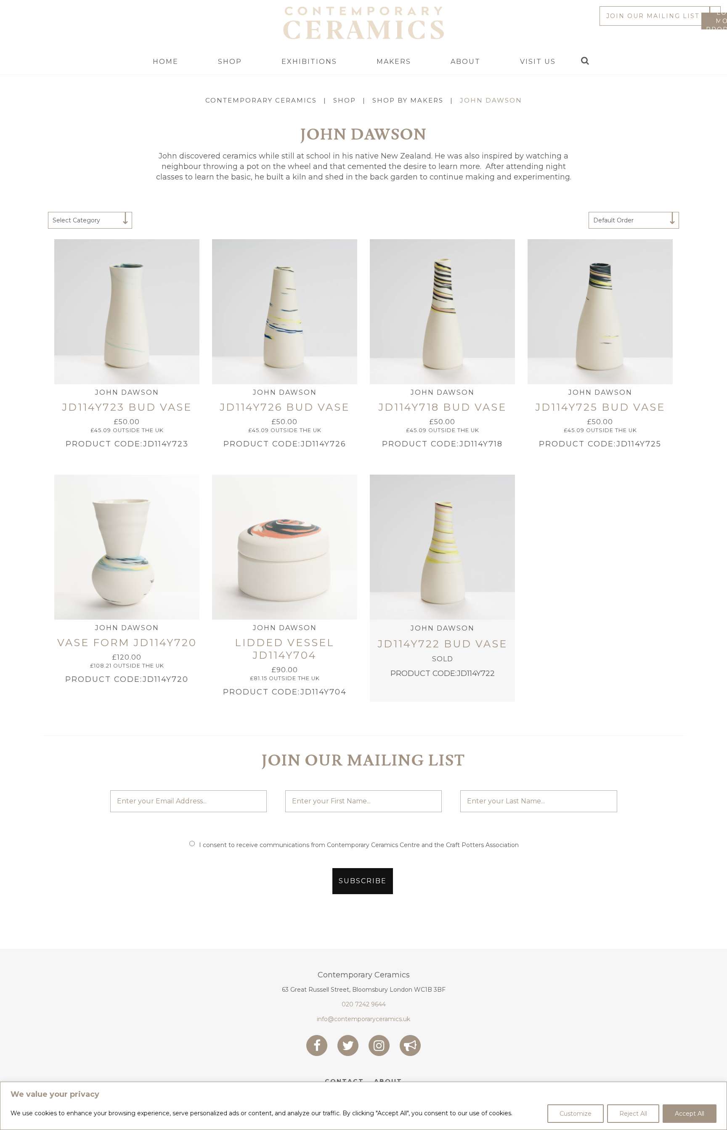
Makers (394, 62)
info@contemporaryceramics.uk (363, 1019)
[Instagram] (379, 1045)
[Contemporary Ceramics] (363, 22)
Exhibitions (309, 62)
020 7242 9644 (364, 1004)
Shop (230, 62)
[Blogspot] (410, 1045)
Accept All (689, 1113)
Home (165, 62)
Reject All (633, 1113)
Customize (576, 1113)
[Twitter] (347, 1045)
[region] (363, 1106)
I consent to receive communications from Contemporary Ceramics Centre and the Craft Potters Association (359, 845)
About (465, 62)
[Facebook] (316, 1045)
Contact (344, 1081)
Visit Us (538, 62)
